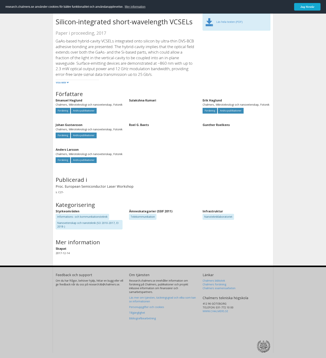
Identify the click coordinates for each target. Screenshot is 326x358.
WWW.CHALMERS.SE (215, 311)
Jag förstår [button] (307, 6)
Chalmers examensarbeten (219, 288)
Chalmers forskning (214, 284)
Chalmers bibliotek (214, 280)
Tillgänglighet (137, 312)
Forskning (63, 110)
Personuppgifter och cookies (146, 307)
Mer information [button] (135, 6)
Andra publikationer (84, 110)
